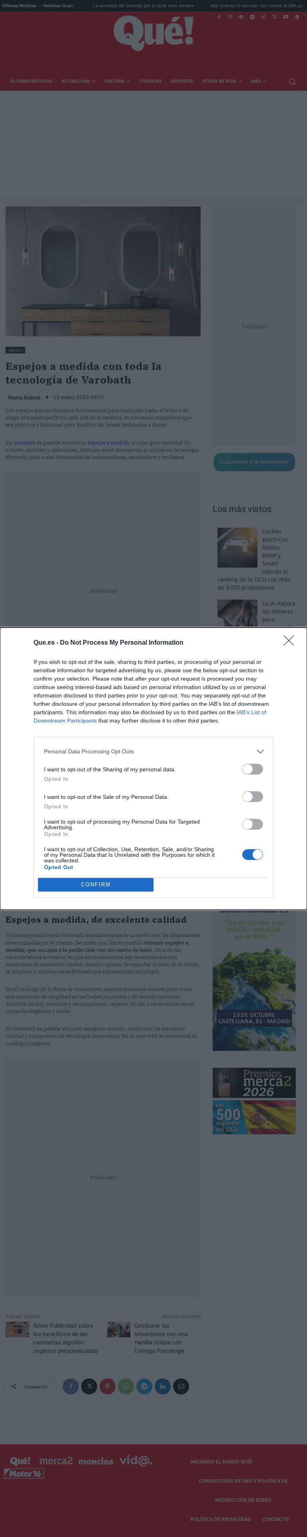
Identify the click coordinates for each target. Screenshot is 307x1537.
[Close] (291, 643)
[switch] (252, 769)
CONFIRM (96, 885)
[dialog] (153, 769)
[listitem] (153, 751)
